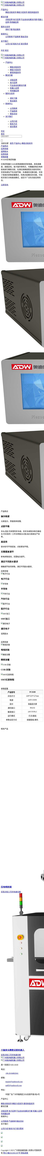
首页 (12, 143)
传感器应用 (14, 22)
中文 (3, 50)
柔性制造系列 (33, 12)
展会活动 (24, 37)
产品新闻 (16, 37)
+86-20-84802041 (11, 1073)
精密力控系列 (22, 12)
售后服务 (16, 29)
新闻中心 (4, 34)
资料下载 (9, 29)
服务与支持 (5, 27)
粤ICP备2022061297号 (11, 1153)
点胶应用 (9, 20)
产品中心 (4, 10)
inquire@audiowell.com (14, 1082)
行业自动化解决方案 (29, 20)
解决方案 (4, 17)
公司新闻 (9, 37)
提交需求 (24, 44)
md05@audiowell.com (13, 1085)
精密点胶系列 (10, 12)
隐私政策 (24, 1153)
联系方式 (16, 44)
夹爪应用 (16, 20)
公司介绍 (9, 44)
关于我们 (4, 41)
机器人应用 (14, 88)
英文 (7, 50)
